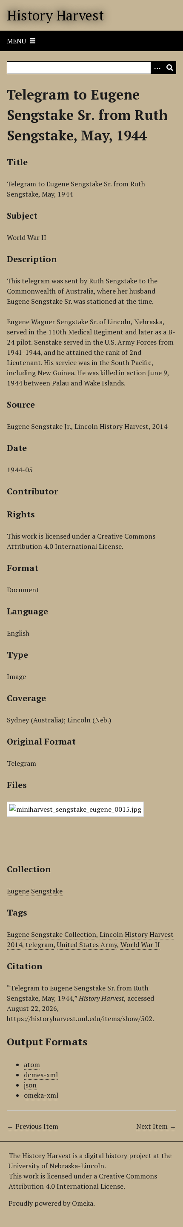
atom (32, 1064)
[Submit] (169, 67)
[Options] (157, 67)
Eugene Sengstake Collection (51, 934)
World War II (140, 944)
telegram (40, 944)
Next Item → (156, 1126)
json (30, 1085)
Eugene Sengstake (35, 891)
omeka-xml (41, 1095)
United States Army (87, 944)
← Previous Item (32, 1126)
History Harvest (55, 15)
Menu (16, 41)
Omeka (82, 1203)
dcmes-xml (41, 1074)
